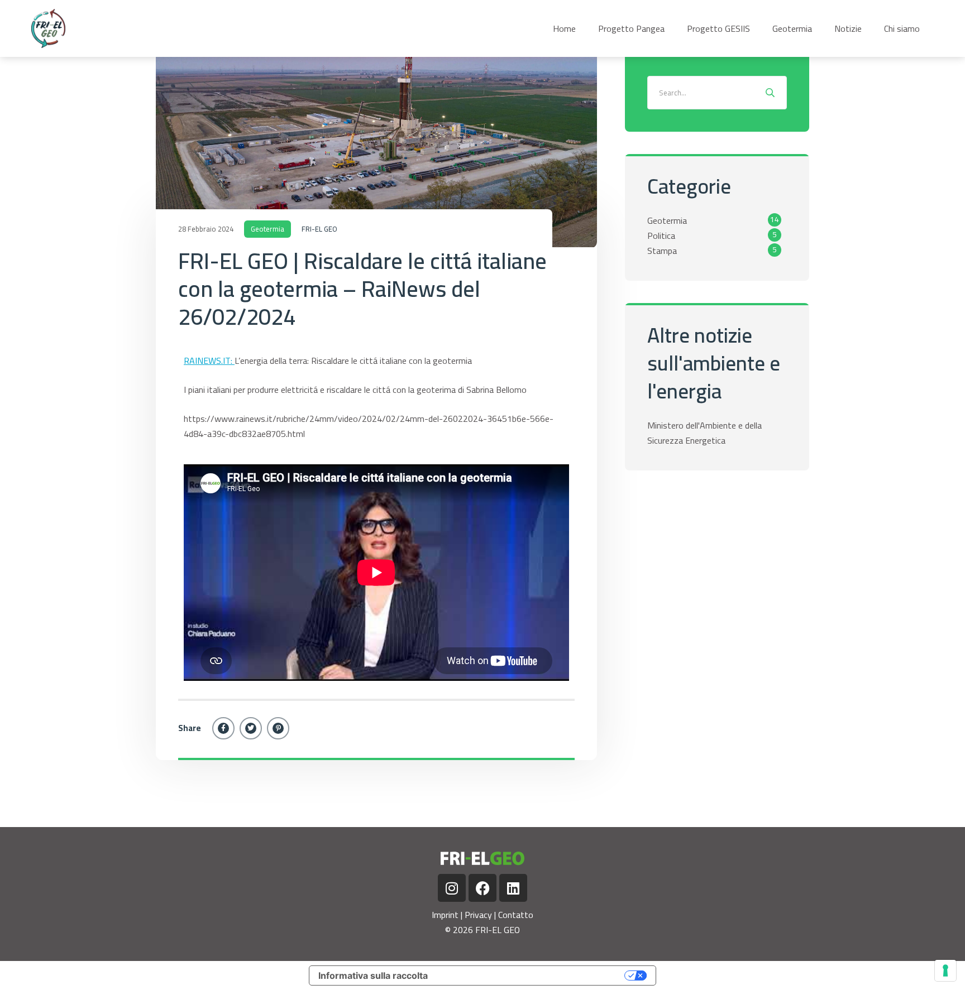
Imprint (445, 914)
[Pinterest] (278, 728)
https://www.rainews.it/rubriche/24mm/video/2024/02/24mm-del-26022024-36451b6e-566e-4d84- (368, 426)
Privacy (478, 914)
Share (189, 728)
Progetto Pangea (631, 28)
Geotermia (792, 28)
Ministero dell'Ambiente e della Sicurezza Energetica (704, 433)
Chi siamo (902, 28)
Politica (661, 235)
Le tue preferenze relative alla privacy (532, 975)
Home (564, 28)
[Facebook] (223, 728)
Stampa (662, 250)
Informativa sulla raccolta (373, 975)
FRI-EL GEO (319, 229)
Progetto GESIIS (718, 28)
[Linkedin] (513, 888)
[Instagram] (452, 888)
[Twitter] (250, 728)
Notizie (848, 28)
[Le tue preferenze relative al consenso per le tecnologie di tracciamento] (945, 970)
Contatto (515, 914)
